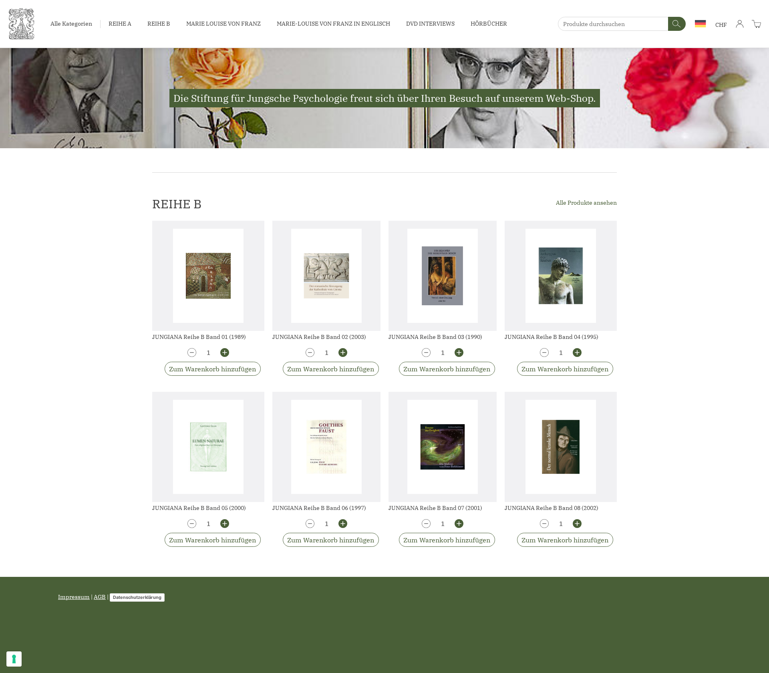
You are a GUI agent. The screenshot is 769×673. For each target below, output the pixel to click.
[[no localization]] (756, 24)
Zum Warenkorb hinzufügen (212, 369)
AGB (100, 596)
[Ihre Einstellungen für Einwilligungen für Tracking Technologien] (14, 659)
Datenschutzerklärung (137, 597)
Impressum (74, 596)
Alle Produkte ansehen (586, 202)
